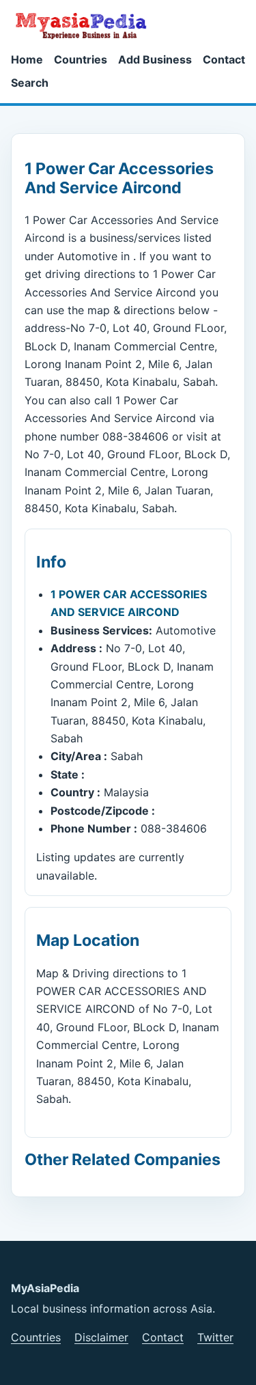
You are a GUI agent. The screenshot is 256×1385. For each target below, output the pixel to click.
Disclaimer (101, 1337)
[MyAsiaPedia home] (86, 25)
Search (29, 82)
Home (27, 59)
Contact (224, 59)
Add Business (155, 59)
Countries (80, 59)
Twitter (215, 1337)
